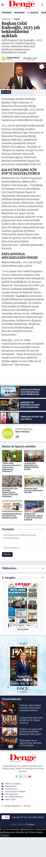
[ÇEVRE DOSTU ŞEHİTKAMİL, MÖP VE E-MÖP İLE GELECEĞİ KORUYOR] (34, 506)
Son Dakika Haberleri (14, 797)
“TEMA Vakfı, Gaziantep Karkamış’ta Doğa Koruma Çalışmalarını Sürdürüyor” (11, 467)
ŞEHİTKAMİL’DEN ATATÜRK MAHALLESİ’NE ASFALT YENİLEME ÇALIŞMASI (10, 493)
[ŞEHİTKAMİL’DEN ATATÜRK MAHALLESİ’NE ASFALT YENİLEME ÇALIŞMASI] (12, 481)
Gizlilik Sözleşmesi (12, 806)
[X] (21, 776)
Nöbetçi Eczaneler (13, 784)
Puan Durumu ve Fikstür (15, 791)
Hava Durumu (11, 786)
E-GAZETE (32, 12)
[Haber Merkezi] (7, 433)
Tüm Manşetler (11, 794)
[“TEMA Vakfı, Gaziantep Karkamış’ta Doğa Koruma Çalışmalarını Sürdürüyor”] (12, 456)
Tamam (4, 835)
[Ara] (42, 4)
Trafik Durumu (11, 789)
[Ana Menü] (3, 4)
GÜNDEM (6, 12)
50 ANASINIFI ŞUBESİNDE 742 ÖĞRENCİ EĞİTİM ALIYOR (31, 466)
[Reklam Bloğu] (23, 665)
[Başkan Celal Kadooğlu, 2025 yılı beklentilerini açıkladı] (23, 75)
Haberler (6, 19)
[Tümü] (43, 568)
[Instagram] (25, 776)
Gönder (7, 554)
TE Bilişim (29, 824)
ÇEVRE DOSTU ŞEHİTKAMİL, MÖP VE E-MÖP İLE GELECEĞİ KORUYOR (33, 517)
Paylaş (7, 92)
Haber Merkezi (22, 431)
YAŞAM (17, 19)
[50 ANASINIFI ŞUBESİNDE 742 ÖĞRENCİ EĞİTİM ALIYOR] (34, 456)
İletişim (27, 806)
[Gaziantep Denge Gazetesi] (22, 4)
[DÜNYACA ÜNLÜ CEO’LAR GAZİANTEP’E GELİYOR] (34, 481)
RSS (7, 817)
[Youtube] (29, 776)
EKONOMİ (19, 12)
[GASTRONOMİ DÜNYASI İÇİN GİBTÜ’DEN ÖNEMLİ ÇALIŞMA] (12, 506)
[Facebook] (16, 776)
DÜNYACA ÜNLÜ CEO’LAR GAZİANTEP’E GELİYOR (33, 491)
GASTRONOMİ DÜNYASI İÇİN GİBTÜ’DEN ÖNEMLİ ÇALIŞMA (12, 516)
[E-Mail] (17, 437)
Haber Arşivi (10, 799)
